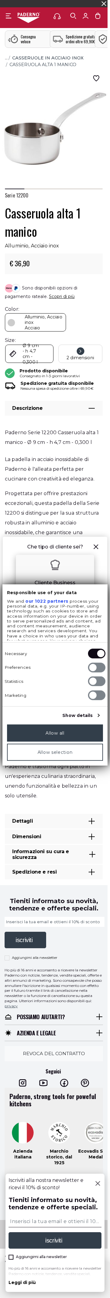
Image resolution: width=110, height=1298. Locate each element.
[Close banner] (104, 3)
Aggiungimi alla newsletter (34, 958)
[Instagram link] (23, 1082)
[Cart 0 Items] (97, 17)
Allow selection (55, 752)
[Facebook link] (64, 1082)
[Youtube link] (43, 1082)
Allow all (55, 733)
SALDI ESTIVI (15, 3)
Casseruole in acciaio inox (47, 58)
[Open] (73, 16)
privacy (11, 1005)
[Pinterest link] (85, 1082)
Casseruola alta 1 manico (42, 64)
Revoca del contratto (54, 1053)
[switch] (96, 667)
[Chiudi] (97, 1184)
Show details (77, 715)
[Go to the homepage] (28, 18)
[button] (95, 548)
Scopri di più (62, 296)
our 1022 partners (46, 600)
